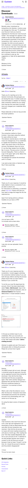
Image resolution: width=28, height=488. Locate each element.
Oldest (8, 78)
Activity (3, 466)
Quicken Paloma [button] (9, 85)
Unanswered (14, 468)
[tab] (5, 74)
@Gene (7, 91)
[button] (3, 17)
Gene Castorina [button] (9, 17)
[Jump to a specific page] (25, 81)
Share (4, 69)
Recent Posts (5, 464)
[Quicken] (8, 1)
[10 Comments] (8, 20)
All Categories (5, 462)
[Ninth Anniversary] (6, 20)
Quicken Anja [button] (20, 24)
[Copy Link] (24, 24)
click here (8, 190)
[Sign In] (25, 1)
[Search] (23, 1)
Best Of (3, 471)
